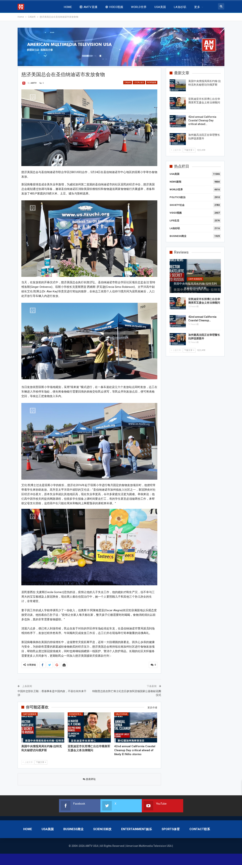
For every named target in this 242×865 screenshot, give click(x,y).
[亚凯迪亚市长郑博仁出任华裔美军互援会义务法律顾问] (89, 727)
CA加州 (127, 82)
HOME (68, 7)
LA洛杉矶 (180, 7)
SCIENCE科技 (102, 829)
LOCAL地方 (139, 82)
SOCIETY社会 (177, 205)
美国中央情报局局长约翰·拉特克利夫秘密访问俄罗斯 (195, 286)
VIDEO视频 (116, 7)
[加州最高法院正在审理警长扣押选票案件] (178, 139)
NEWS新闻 (151, 82)
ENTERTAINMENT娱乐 (136, 829)
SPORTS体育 (171, 829)
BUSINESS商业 (178, 236)
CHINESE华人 (75, 714)
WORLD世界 (139, 7)
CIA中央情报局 (29, 714)
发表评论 (90, 779)
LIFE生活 (174, 220)
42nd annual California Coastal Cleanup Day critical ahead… (202, 120)
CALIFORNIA (121, 714)
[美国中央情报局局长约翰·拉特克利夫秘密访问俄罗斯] (42, 727)
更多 (197, 7)
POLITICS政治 (177, 197)
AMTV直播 (91, 7)
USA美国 (160, 7)
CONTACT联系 (199, 829)
